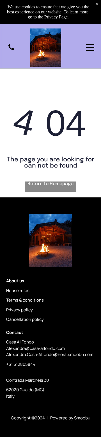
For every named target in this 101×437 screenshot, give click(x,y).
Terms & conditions (25, 300)
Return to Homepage (50, 184)
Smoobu (82, 418)
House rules (17, 290)
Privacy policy (19, 310)
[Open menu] (90, 47)
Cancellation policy (25, 319)
